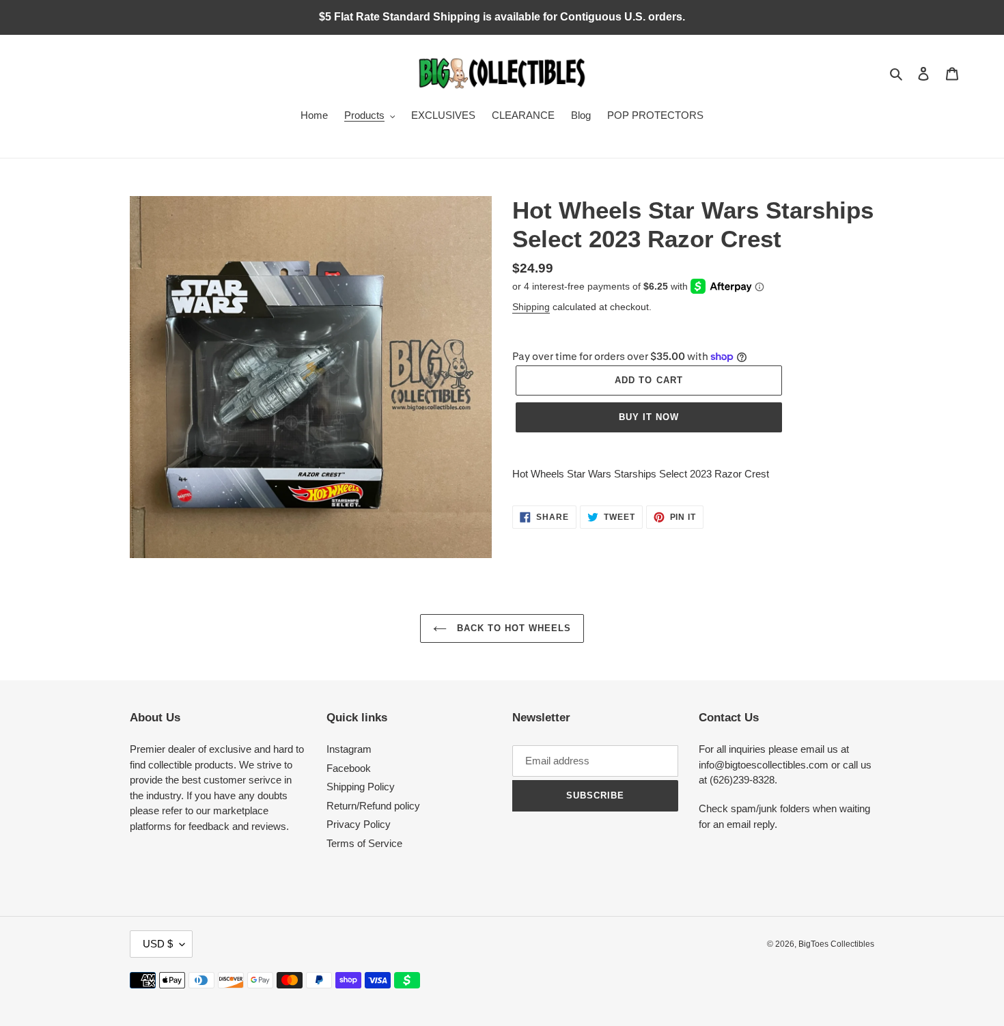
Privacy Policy (358, 824)
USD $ (158, 943)
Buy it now (649, 417)
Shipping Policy (360, 786)
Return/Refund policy (373, 806)
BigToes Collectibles (836, 944)
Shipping (531, 306)
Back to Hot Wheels (513, 628)
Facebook (348, 768)
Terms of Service (364, 843)
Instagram (349, 749)
